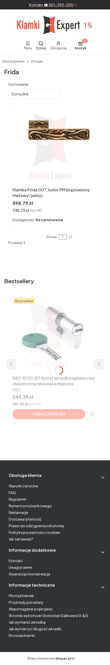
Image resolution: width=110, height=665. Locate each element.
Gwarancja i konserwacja (29, 574)
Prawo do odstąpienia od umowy (36, 525)
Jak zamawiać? (21, 539)
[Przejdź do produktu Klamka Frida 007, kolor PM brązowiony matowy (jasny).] (59, 146)
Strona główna (13, 61)
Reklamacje (18, 512)
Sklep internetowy (49, 658)
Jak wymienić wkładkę (27, 622)
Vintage (36, 61)
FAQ (12, 492)
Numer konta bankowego (30, 505)
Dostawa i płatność (25, 519)
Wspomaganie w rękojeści (31, 609)
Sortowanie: (18, 84)
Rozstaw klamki (22, 635)
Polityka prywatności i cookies (34, 532)
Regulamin (17, 499)
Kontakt (16, 560)
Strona (51, 237)
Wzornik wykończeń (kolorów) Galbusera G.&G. (49, 615)
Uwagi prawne (20, 567)
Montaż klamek (21, 595)
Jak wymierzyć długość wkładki (35, 628)
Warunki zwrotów (23, 486)
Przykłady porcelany (26, 602)
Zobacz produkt (49, 414)
